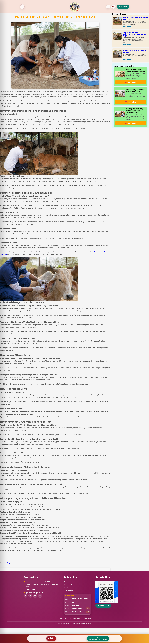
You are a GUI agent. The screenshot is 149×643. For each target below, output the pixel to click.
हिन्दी (113, 6)
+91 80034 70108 (32, 589)
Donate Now (123, 6)
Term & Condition (74, 618)
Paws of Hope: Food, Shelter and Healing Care (135, 70)
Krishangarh (99, 252)
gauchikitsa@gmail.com (35, 593)
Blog (8, 563)
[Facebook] (25, 596)
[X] (30, 596)
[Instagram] (40, 596)
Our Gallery (68, 588)
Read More (127, 26)
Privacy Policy (62, 618)
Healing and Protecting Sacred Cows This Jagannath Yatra (134, 110)
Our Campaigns (69, 591)
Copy (88, 608)
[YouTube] (35, 596)
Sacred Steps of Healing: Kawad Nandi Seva (135, 90)
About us (67, 582)
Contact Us (68, 585)
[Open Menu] (22, 6)
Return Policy (87, 618)
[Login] (108, 7)
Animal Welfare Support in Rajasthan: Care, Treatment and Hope (135, 34)
